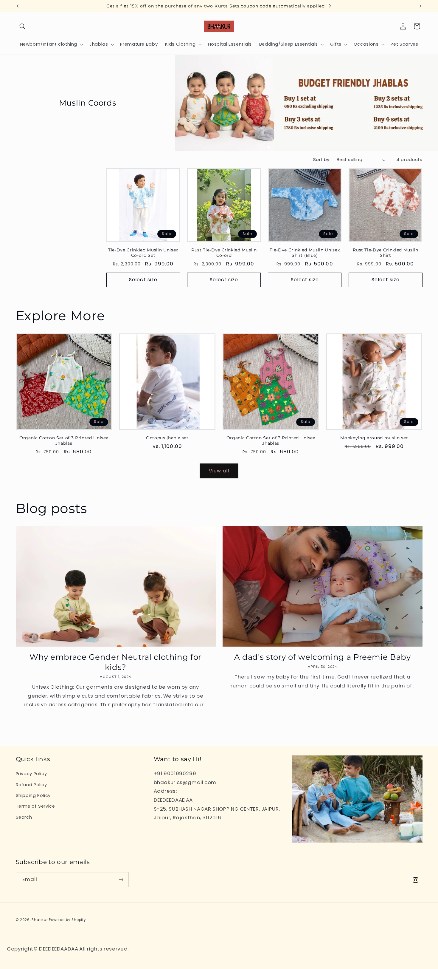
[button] (22, 26)
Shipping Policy (33, 795)
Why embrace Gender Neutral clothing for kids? (115, 662)
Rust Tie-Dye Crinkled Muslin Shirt (385, 252)
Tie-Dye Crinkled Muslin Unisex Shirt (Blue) (305, 252)
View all (219, 470)
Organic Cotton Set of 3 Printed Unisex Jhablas (63, 440)
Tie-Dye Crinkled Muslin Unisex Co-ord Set (143, 252)
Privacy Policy (31, 774)
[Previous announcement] (17, 6)
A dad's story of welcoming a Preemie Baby (322, 657)
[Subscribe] (121, 879)
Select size (143, 279)
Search (24, 817)
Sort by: (321, 160)
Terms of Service (35, 806)
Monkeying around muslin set (374, 438)
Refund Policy (31, 785)
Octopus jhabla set (167, 438)
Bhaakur (40, 919)
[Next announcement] (420, 6)
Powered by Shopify (67, 919)
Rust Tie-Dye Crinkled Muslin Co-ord (224, 252)
